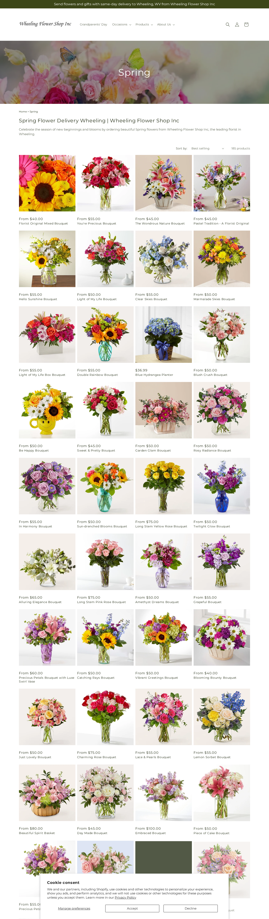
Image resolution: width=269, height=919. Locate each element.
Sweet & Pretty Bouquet (96, 450)
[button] (121, 24)
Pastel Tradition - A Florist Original (221, 223)
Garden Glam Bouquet (153, 450)
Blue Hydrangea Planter (154, 375)
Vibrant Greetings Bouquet (156, 678)
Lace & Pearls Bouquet (153, 757)
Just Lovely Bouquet (35, 757)
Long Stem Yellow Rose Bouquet (161, 526)
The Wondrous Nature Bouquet (160, 223)
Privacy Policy (125, 897)
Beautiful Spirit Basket (37, 833)
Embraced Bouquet (150, 833)
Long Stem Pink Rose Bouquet (101, 602)
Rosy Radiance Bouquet (212, 450)
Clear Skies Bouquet (151, 299)
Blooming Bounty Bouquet (215, 678)
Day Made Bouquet (92, 833)
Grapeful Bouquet (208, 602)
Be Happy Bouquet (34, 450)
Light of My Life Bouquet (97, 299)
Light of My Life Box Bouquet (42, 375)
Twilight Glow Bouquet (212, 526)
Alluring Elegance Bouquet (40, 602)
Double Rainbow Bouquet (97, 375)
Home (23, 111)
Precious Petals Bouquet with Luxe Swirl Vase (46, 679)
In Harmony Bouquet (35, 526)
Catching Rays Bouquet (96, 678)
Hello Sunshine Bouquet (38, 299)
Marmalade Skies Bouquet (214, 299)
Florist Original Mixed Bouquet (43, 223)
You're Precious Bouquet (96, 223)
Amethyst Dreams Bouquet (157, 602)
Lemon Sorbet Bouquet (212, 757)
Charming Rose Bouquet (96, 757)
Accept (132, 908)
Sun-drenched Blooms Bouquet (102, 526)
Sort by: (181, 148)
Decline (190, 908)
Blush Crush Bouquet (210, 375)
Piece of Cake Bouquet (212, 833)
